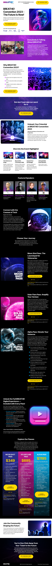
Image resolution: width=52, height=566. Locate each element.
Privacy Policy (40, 564)
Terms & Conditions (46, 564)
